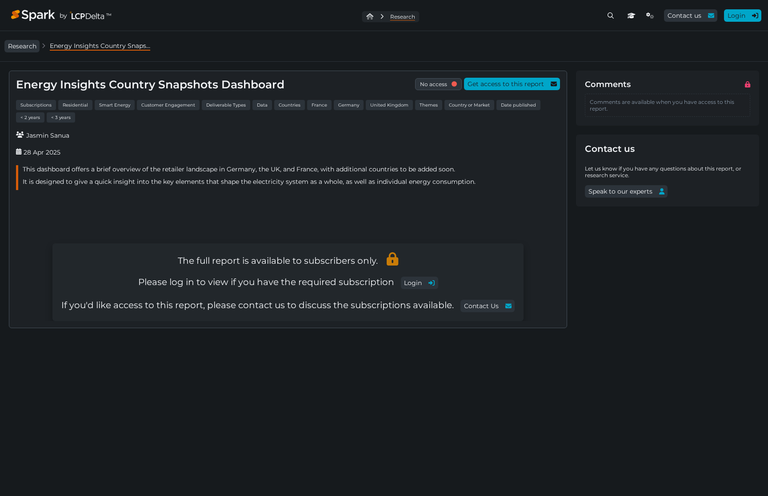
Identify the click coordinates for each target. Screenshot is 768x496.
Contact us (684, 16)
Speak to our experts (620, 191)
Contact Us (481, 306)
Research (22, 46)
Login (736, 16)
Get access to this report (506, 84)
